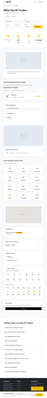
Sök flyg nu (23, 308)
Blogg (18, 387)
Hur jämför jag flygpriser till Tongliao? (13, 345)
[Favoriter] (35, 2)
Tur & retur (7, 16)
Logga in (41, 1)
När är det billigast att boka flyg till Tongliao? (15, 332)
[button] (23, 216)
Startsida (19, 383)
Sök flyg (38, 26)
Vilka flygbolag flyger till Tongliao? (12, 336)
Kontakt (18, 391)
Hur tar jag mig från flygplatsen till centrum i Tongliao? (17, 358)
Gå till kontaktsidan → (37, 388)
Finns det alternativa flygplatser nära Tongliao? (15, 371)
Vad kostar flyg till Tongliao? (11, 340)
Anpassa (29, 394)
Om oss (18, 389)
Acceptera (39, 394)
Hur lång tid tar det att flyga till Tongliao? (14, 327)
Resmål (18, 385)
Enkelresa (14, 16)
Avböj (33, 394)
